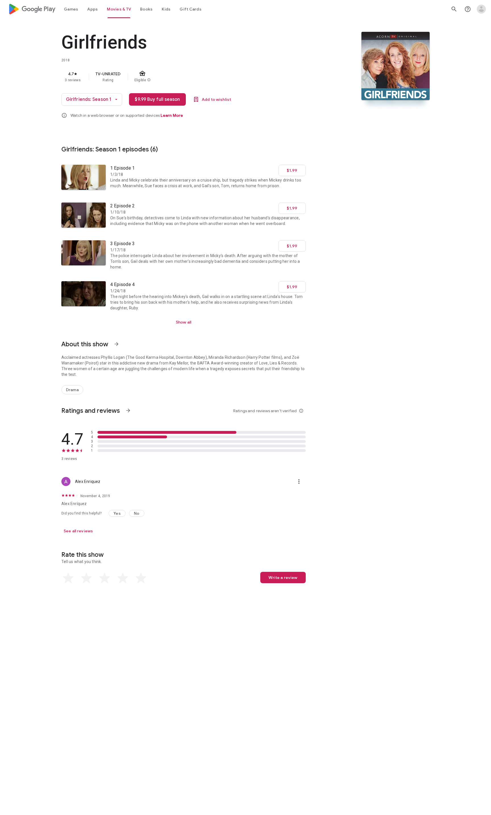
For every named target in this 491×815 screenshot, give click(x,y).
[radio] (68, 578)
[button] (117, 513)
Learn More (172, 115)
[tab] (71, 9)
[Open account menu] (481, 9)
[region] (175, 76)
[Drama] (72, 389)
